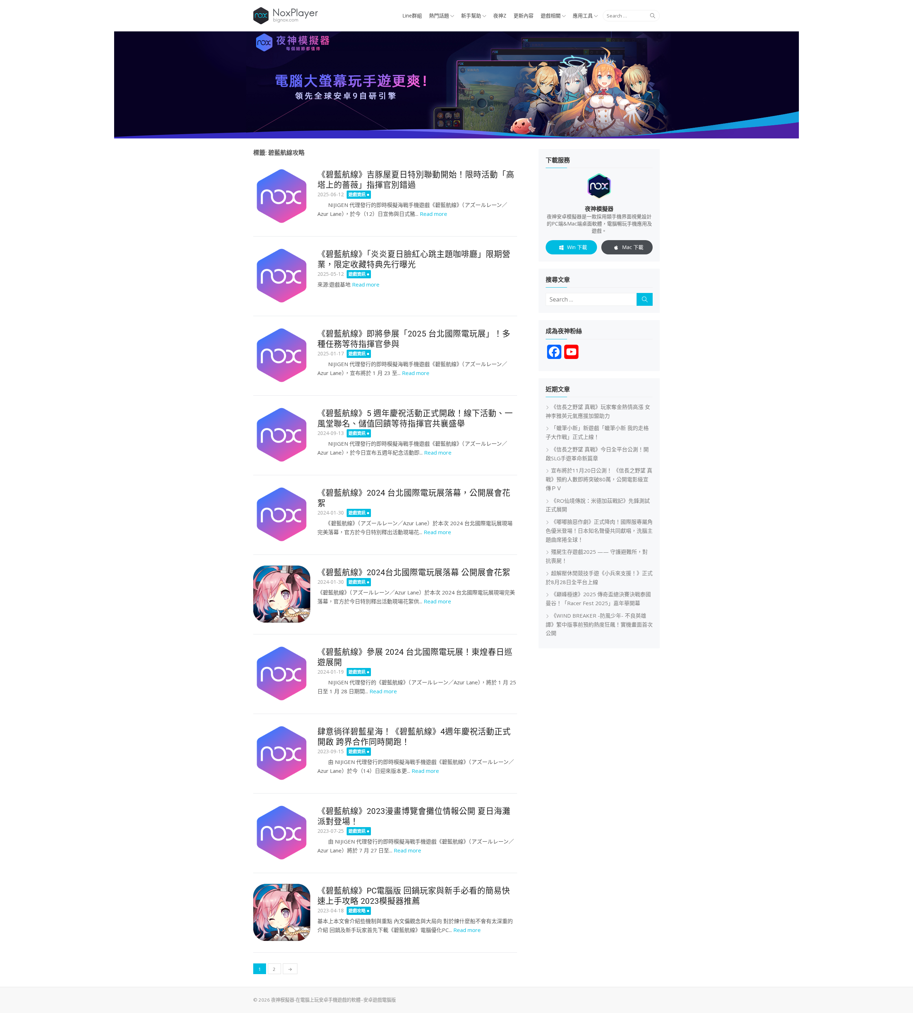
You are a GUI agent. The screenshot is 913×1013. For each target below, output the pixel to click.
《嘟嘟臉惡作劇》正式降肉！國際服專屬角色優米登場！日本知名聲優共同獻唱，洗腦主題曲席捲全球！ (599, 530)
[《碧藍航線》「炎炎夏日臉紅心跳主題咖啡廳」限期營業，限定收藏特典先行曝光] (281, 275)
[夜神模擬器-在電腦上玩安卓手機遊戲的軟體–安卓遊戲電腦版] (456, 84)
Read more (433, 213)
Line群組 (412, 15)
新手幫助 (471, 15)
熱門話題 (439, 15)
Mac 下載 (632, 247)
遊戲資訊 (357, 195)
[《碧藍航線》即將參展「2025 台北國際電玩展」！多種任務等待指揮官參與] (281, 355)
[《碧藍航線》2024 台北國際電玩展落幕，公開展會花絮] (281, 514)
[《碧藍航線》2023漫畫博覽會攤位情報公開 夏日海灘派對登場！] (281, 832)
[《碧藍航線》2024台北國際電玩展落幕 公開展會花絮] (281, 594)
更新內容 (524, 15)
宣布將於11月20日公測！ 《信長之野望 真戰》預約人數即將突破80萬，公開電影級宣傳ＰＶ (599, 479)
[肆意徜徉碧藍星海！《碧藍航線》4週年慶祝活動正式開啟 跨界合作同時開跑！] (281, 753)
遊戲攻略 (357, 911)
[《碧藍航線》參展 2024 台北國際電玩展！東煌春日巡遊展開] (281, 673)
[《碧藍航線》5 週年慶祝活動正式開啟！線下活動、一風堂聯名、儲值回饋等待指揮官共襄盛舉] (281, 435)
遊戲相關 (551, 15)
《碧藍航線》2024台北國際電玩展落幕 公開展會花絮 (413, 572)
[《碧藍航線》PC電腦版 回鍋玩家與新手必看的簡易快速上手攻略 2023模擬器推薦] (281, 912)
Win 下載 (577, 247)
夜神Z (499, 15)
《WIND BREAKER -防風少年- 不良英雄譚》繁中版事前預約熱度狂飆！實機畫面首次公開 (599, 624)
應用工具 (583, 15)
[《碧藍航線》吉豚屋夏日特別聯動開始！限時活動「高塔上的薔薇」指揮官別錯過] (281, 196)
